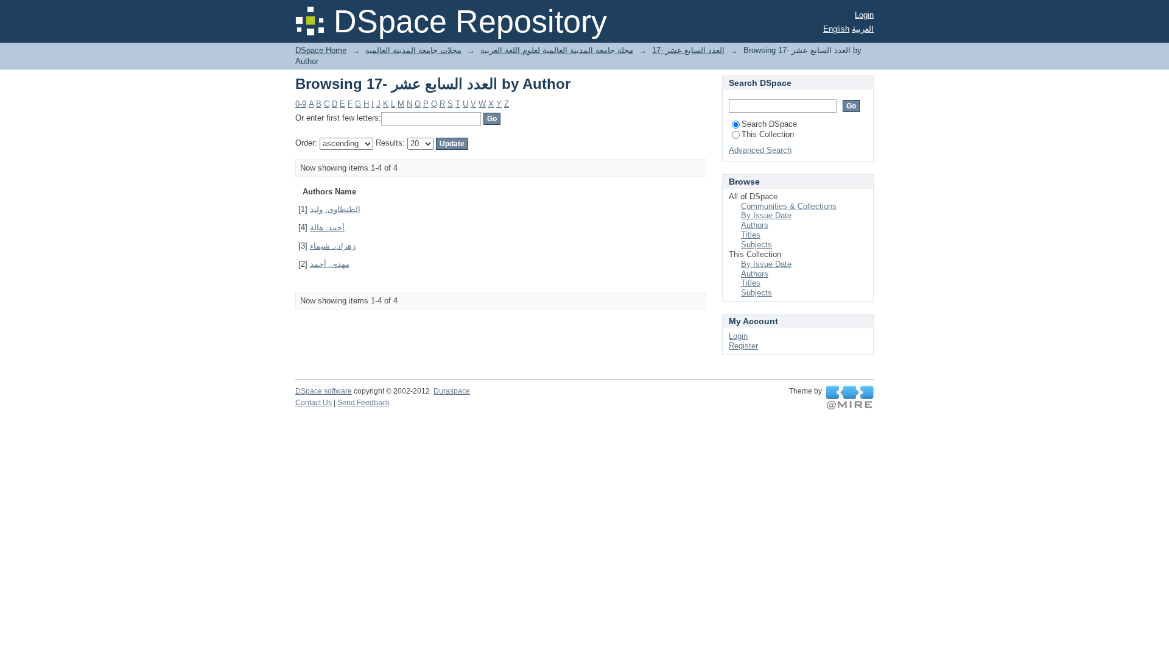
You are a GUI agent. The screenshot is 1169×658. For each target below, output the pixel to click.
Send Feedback (363, 402)
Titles (750, 234)
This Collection (768, 134)
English (836, 29)
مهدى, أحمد (329, 264)
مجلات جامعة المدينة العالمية (413, 50)
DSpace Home (320, 50)
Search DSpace (769, 124)
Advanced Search (760, 150)
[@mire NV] (850, 398)
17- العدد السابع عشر (688, 50)
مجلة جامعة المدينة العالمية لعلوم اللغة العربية (556, 50)
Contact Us (313, 402)
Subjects (756, 244)
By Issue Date (766, 215)
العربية (863, 29)
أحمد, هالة (327, 227)
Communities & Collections (789, 206)
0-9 (300, 103)
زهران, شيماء (333, 245)
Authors (754, 225)
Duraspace (452, 391)
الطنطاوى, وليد (335, 209)
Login (864, 14)
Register (743, 345)
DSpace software (323, 391)
